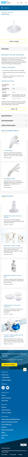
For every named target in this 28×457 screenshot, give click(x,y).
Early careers (4, 400)
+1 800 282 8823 (5, 377)
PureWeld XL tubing (9, 178)
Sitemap (20, 454)
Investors (3, 407)
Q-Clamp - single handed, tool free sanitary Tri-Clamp (13, 335)
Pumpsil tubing (8, 150)
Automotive (4, 435)
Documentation (7, 121)
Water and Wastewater (7, 430)
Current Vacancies (6, 398)
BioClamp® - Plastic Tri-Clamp (12, 245)
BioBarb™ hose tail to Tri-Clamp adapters (12, 216)
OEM (2, 438)
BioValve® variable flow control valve (12, 276)
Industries (6, 8)
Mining (3, 432)
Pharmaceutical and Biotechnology (10, 419)
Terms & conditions (6, 412)
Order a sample (14, 41)
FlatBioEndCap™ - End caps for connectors (12, 306)
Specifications (6, 116)
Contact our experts (9, 364)
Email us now (4, 374)
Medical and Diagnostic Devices (9, 422)
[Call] (18, 2)
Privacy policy (13, 454)
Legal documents (5, 410)
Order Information (8, 125)
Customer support (6, 380)
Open (21, 2)
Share (13, 109)
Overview (5, 49)
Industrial (3, 427)
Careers (3, 395)
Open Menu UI (25, 2)
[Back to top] (25, 369)
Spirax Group (4, 454)
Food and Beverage (6, 424)
